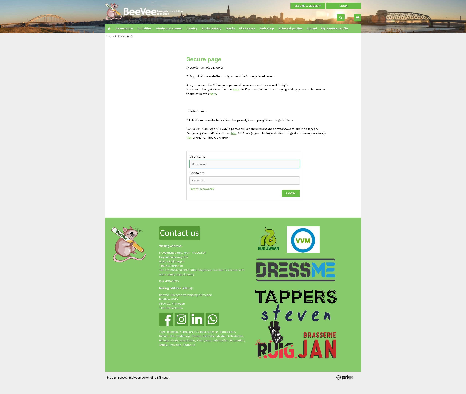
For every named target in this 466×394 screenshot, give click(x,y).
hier (233, 133)
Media (230, 28)
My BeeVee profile (334, 28)
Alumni (312, 28)
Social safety (211, 28)
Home (109, 28)
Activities (357, 17)
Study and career (169, 28)
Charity (191, 28)
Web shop (267, 28)
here (236, 89)
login (343, 5)
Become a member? (308, 5)
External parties (290, 28)
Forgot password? (201, 189)
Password (197, 173)
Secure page (125, 35)
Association (124, 28)
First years (247, 28)
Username (197, 156)
